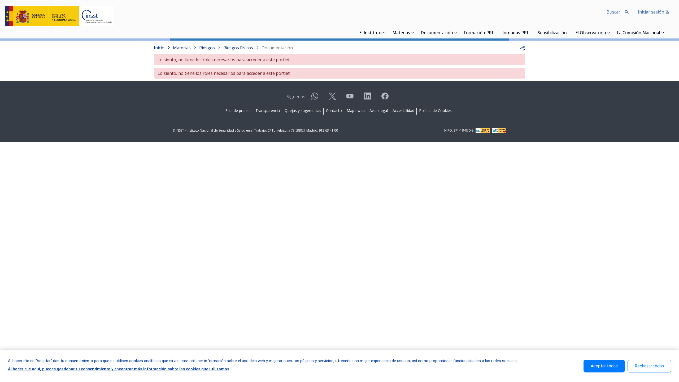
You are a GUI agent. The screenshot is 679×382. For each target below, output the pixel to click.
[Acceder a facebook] (385, 98)
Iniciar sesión (651, 12)
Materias (401, 33)
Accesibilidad (403, 110)
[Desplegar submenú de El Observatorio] (608, 32)
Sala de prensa (238, 110)
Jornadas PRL (516, 33)
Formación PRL (479, 33)
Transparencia (267, 110)
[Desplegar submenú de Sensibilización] (568, 32)
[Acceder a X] (332, 98)
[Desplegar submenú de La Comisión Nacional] (662, 32)
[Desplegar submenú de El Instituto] (384, 32)
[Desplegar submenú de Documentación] (455, 32)
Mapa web (356, 110)
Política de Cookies (435, 110)
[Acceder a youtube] (350, 98)
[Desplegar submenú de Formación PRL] (495, 32)
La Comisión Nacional (638, 33)
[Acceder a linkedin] (367, 98)
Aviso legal (378, 110)
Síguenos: (296, 96)
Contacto (334, 110)
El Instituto (370, 33)
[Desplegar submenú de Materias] (412, 32)
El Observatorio (590, 33)
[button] (522, 48)
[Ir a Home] (59, 16)
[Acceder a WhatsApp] (315, 98)
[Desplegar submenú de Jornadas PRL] (530, 32)
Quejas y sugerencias (303, 110)
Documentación (437, 33)
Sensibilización (552, 33)
